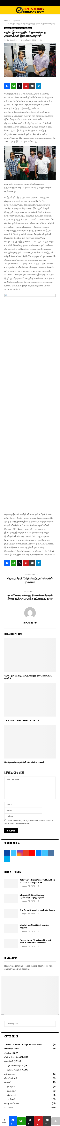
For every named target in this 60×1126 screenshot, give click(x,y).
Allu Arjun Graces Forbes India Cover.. (37, 910)
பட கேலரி (11, 1099)
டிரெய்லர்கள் (9, 1074)
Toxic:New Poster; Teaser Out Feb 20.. (22, 720)
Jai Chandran (12, 40)
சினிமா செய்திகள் (17, 28)
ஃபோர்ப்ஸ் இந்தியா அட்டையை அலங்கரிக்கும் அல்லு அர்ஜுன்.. (32, 896)
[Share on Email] (32, 86)
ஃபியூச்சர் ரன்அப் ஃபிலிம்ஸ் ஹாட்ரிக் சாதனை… (34, 926)
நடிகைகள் (11, 1091)
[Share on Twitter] (19, 86)
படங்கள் (7, 1082)
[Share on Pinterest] (26, 86)
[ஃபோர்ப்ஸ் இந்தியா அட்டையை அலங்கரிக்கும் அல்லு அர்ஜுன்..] (11, 898)
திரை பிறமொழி (10, 1078)
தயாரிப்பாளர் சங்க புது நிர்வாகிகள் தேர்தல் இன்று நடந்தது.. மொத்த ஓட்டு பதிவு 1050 (30, 597)
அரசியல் (7, 28)
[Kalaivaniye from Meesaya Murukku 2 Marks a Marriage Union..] (11, 883)
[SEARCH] (53, 1024)
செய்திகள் (28, 28)
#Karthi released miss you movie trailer (23, 1044)
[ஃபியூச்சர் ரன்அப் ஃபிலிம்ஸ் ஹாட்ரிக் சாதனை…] (11, 928)
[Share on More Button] (55, 1121)
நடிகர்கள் (11, 1086)
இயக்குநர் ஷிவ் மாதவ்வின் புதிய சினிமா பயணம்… (25, 762)
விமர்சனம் (8, 1108)
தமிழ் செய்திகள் (14, 1070)
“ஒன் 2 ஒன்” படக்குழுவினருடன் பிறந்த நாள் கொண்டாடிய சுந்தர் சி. (28, 677)
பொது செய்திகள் (11, 1103)
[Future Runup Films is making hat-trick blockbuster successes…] (11, 943)
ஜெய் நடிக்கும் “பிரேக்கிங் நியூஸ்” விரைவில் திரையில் (30, 580)
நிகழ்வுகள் (11, 1095)
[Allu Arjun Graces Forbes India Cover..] (11, 913)
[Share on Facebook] (7, 86)
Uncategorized (11, 1049)
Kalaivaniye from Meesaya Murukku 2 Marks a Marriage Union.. (37, 881)
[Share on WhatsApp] (13, 86)
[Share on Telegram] (38, 86)
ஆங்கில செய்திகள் (15, 1065)
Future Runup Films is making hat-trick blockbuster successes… (36, 941)
